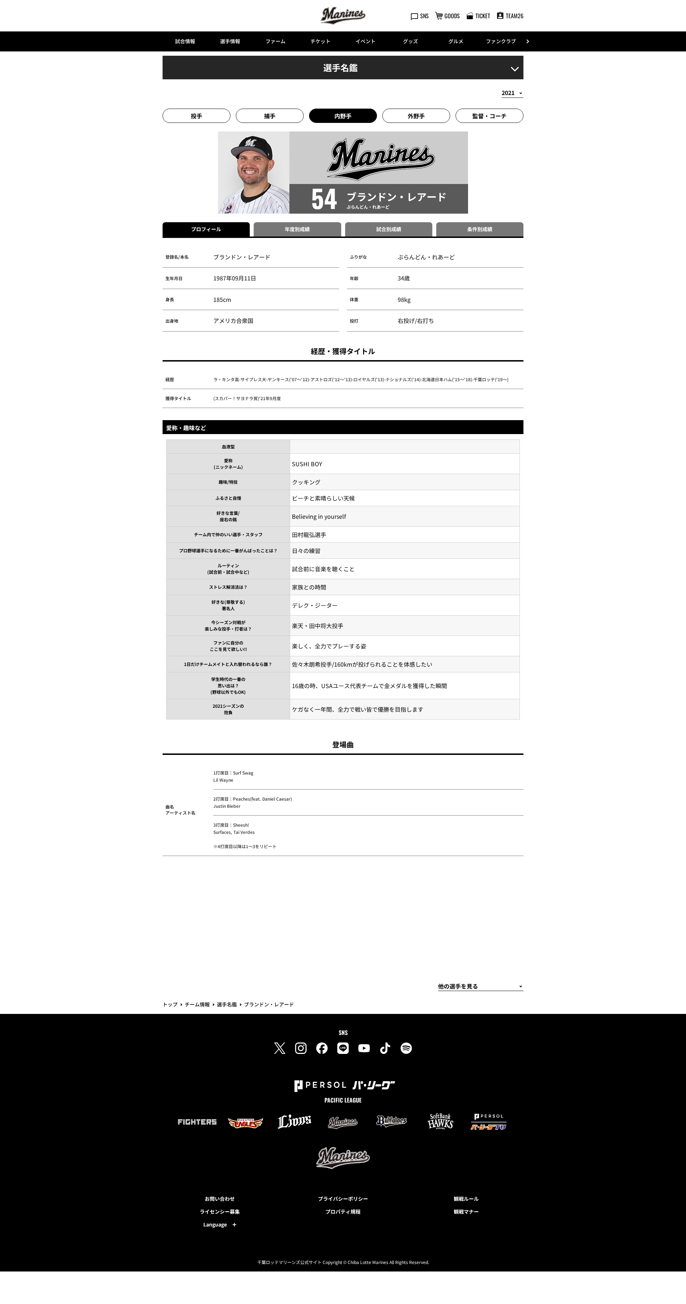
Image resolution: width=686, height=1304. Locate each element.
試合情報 (185, 41)
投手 (196, 115)
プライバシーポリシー (343, 1198)
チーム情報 (197, 1004)
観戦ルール (466, 1198)
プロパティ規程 (343, 1211)
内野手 (343, 115)
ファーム (275, 41)
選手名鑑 (227, 1004)
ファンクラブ (501, 41)
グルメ (455, 41)
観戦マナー (466, 1211)
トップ (170, 1004)
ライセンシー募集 (220, 1211)
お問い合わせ (220, 1198)
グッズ (410, 41)
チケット (320, 41)
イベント (366, 41)
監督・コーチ (489, 115)
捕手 (269, 115)
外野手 (416, 115)
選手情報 (230, 41)
